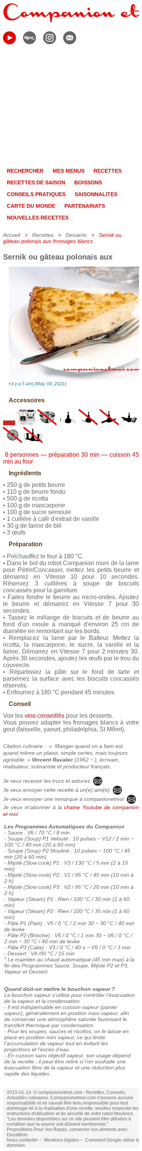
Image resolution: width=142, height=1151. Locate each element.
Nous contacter (22, 1140)
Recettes (42, 235)
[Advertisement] (71, 107)
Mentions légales (61, 1140)
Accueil (11, 235)
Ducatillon (17, 1134)
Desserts (76, 235)
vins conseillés (44, 715)
